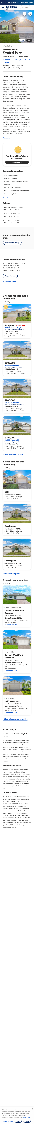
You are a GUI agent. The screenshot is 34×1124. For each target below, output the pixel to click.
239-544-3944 (10, 281)
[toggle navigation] (3, 7)
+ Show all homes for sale (13, 454)
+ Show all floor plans (11, 574)
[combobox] (25, 7)
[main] (17, 567)
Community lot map (12, 243)
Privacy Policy (26, 1117)
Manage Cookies (8, 1121)
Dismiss (27, 1121)
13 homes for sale (11, 624)
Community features (11, 194)
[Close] (32, 1109)
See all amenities (9, 198)
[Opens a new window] (24, 14)
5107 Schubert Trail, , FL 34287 (18, 61)
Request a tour (10, 276)
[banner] (17, 2)
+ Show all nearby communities (15, 719)
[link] (17, 26)
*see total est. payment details (14, 328)
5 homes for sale (11, 671)
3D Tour (21, 40)
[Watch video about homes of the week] (17, 149)
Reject (18, 1121)
